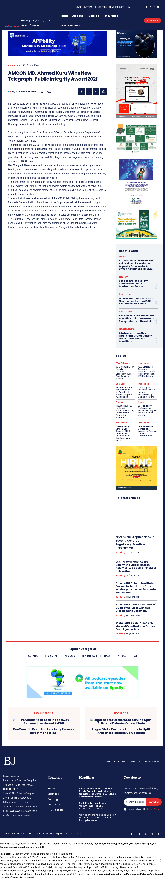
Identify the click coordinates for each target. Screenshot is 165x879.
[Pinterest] (96, 91)
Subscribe (154, 802)
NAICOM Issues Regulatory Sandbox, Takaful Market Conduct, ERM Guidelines (146, 372)
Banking (14, 65)
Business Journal (26, 91)
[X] (154, 7)
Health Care (127, 329)
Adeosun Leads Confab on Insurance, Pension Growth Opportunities (147, 431)
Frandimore (74, 833)
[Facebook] (147, 7)
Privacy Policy (153, 809)
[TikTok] (145, 834)
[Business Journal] (10, 91)
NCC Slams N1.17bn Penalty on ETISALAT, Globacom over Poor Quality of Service (125, 373)
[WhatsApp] (103, 91)
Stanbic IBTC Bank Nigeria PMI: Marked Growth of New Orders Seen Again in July (135, 626)
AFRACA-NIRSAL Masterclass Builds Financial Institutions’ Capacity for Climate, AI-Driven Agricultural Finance (136, 264)
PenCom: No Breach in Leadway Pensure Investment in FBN (43, 731)
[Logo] (11, 26)
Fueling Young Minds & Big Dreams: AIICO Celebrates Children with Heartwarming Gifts (123, 433)
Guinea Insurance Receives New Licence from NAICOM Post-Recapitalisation (136, 301)
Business (120, 384)
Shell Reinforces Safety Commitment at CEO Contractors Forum (133, 283)
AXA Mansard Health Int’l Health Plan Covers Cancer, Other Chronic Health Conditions (136, 337)
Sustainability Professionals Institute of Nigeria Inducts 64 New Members (147, 410)
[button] (135, 7)
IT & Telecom (123, 363)
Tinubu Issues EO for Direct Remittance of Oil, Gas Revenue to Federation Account (125, 411)
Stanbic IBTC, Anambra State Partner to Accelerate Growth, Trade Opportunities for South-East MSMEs (136, 587)
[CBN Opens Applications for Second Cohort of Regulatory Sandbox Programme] (136, 517)
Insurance (125, 294)
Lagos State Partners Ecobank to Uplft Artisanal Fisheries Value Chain (121, 731)
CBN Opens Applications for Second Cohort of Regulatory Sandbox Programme (136, 542)
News (122, 256)
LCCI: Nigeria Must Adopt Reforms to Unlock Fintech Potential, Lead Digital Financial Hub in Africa (136, 566)
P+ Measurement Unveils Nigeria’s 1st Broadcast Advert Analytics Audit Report (124, 392)
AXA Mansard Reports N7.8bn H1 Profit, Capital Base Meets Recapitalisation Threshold (137, 318)
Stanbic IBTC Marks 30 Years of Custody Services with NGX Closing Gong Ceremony (136, 608)
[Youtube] (158, 7)
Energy (123, 276)
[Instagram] (150, 7)
